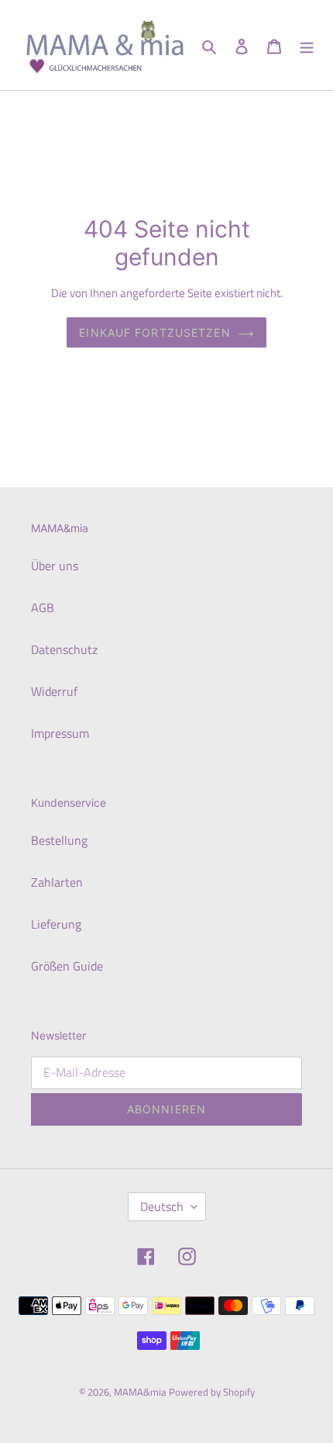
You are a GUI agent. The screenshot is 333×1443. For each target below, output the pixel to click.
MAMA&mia (141, 1392)
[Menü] (306, 45)
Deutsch (162, 1206)
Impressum (60, 733)
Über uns (54, 565)
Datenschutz (64, 649)
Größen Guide (67, 966)
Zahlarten (57, 882)
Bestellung (59, 840)
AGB (42, 607)
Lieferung (56, 924)
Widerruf (54, 691)
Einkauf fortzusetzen (154, 332)
